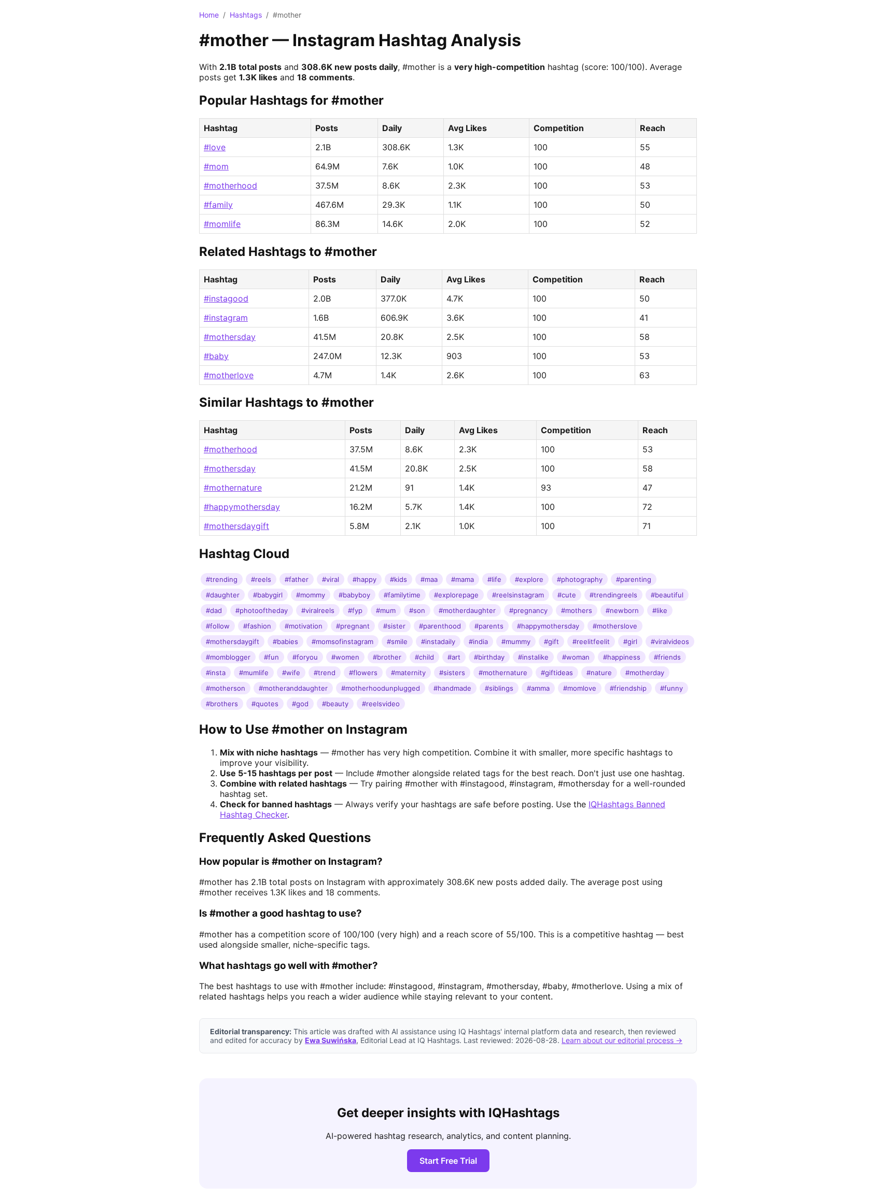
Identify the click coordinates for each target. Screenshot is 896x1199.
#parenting (633, 579)
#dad (214, 610)
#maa (429, 579)
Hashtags (246, 14)
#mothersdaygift (236, 526)
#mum (386, 610)
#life (494, 579)
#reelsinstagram (518, 595)
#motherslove (615, 626)
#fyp (355, 610)
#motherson (225, 688)
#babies (285, 641)
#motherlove (229, 375)
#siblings (499, 688)
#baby (216, 356)
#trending (221, 579)
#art (453, 657)
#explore (529, 579)
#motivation (304, 626)
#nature (599, 672)
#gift (551, 641)
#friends (667, 657)
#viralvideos (670, 641)
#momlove (579, 688)
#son (417, 610)
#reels (261, 579)
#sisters (452, 672)
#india (478, 641)
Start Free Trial (448, 1160)
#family (218, 204)
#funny (671, 688)
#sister (394, 626)
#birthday (489, 657)
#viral (330, 579)
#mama (462, 579)
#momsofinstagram (342, 641)
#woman (576, 657)
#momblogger (228, 657)
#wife (291, 672)
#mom (216, 166)
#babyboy (354, 595)
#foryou (305, 657)
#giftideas (557, 672)
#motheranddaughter (293, 688)
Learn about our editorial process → (622, 1040)
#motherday (644, 672)
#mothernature (233, 487)
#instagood (226, 298)
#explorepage (456, 595)
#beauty (335, 704)
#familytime (402, 595)
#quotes (264, 704)
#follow (218, 626)
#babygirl (268, 595)
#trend (324, 672)
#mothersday (230, 337)
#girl (630, 641)
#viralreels (317, 610)
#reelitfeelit (591, 641)
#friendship (628, 688)
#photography (580, 579)
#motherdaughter (467, 610)
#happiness (621, 657)
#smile (397, 641)
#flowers (363, 672)
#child (424, 657)
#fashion (257, 626)
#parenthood (440, 626)
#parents (488, 626)
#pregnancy (528, 610)
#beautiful (667, 595)
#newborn (622, 610)
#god (300, 704)
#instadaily (438, 641)
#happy (364, 579)
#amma (538, 688)
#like (659, 610)
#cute (566, 595)
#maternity (408, 672)
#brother (387, 657)
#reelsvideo (381, 704)
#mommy (310, 595)
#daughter (223, 595)
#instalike (533, 657)
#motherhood (230, 185)
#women (345, 657)
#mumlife (254, 672)
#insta (216, 672)
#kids (398, 579)
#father (297, 579)
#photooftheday (261, 610)
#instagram (226, 317)
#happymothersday (242, 507)
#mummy (515, 641)
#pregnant (353, 626)
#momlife (222, 224)
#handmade (452, 688)
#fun (271, 657)
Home (209, 14)
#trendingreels (613, 595)
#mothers (576, 610)
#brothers (222, 704)
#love (215, 147)
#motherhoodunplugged (380, 688)
